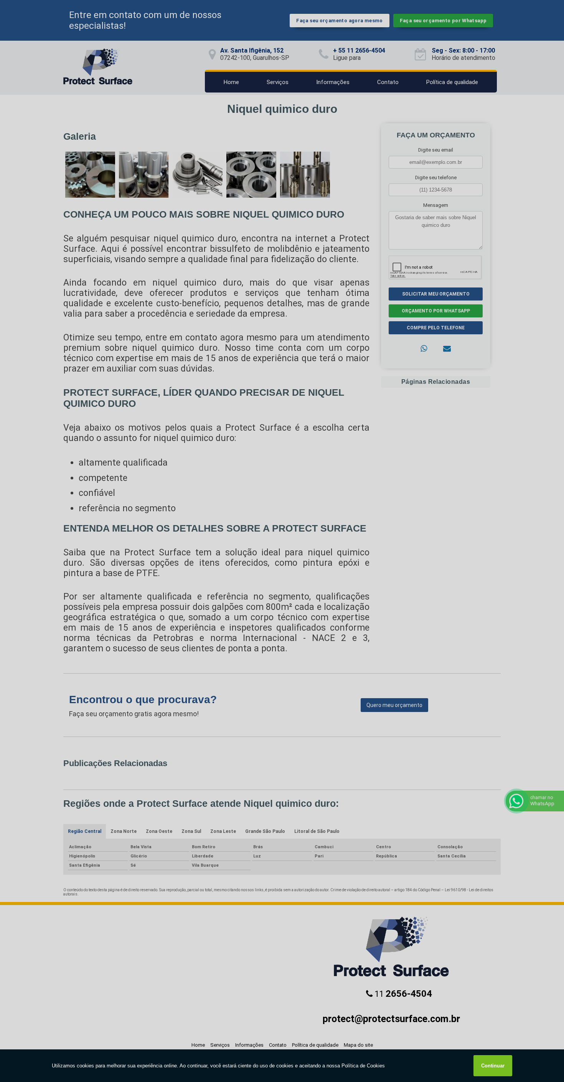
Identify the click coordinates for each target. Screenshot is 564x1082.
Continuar (493, 1066)
